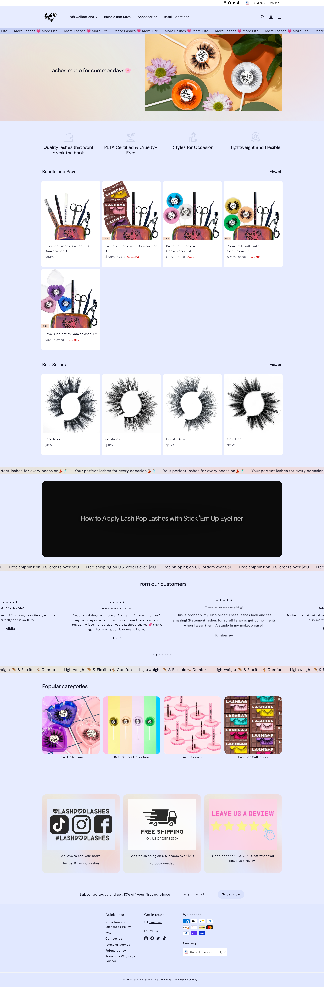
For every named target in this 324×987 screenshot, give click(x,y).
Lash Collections (81, 17)
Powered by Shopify (186, 975)
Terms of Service (117, 940)
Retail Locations (176, 17)
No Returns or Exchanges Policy (118, 920)
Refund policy (115, 946)
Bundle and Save (117, 17)
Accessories (147, 17)
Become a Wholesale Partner (120, 954)
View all (276, 172)
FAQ (108, 928)
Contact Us (113, 934)
